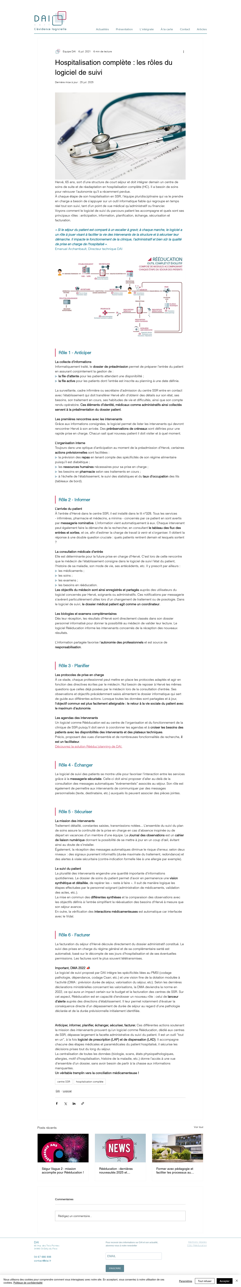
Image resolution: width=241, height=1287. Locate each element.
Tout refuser (205, 1281)
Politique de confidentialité (28, 1282)
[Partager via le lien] (82, 1103)
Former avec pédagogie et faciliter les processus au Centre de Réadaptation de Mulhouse (175, 1170)
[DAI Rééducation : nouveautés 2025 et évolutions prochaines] (120, 1148)
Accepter (225, 1281)
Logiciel (67, 1091)
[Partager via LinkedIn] (74, 1103)
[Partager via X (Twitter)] (65, 1103)
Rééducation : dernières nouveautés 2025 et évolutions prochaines (116, 1170)
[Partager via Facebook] (56, 1103)
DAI (58, 1091)
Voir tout (198, 1127)
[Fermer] (237, 1281)
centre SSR (63, 1081)
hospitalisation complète (89, 1081)
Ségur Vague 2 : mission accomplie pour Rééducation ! (63, 1170)
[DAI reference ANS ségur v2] (63, 1148)
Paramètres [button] (185, 1281)
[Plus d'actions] (183, 51)
